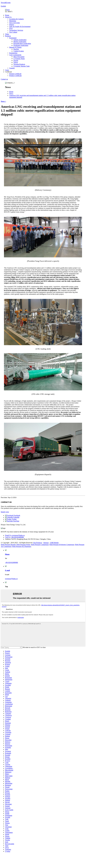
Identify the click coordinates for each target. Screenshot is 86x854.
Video (7, 34)
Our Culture (13, 32)
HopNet (16, 49)
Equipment (12, 38)
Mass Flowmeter (18, 57)
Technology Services (16, 30)
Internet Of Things (15, 47)
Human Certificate (15, 74)
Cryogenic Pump (19, 58)
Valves (15, 62)
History (11, 24)
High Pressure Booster (8, 544)
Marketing (12, 21)
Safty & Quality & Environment (19, 26)
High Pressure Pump (23, 544)
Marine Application (19, 41)
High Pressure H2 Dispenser (21, 546)
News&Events (5, 2)
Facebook (16, 515)
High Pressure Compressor (40, 544)
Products (8, 36)
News (11, 93)
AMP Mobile (54, 543)
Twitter (14, 519)
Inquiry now (5, 512)
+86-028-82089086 (11, 562)
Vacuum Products (19, 64)
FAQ (11, 28)
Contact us (4, 79)
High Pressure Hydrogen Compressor (61, 544)
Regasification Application (22, 43)
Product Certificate (15, 75)
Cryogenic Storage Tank (21, 66)
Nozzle (15, 60)
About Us (8, 17)
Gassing (12, 68)
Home (7, 15)
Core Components (15, 55)
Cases (7, 70)
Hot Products (37, 543)
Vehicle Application (19, 40)
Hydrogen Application (20, 45)
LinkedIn (16, 517)
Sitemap (46, 543)
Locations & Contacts (16, 19)
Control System (18, 51)
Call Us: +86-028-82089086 (14, 537)
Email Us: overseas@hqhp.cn (15, 535)
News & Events (14, 23)
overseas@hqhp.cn (11, 579)
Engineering (13, 53)
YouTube (16, 521)
